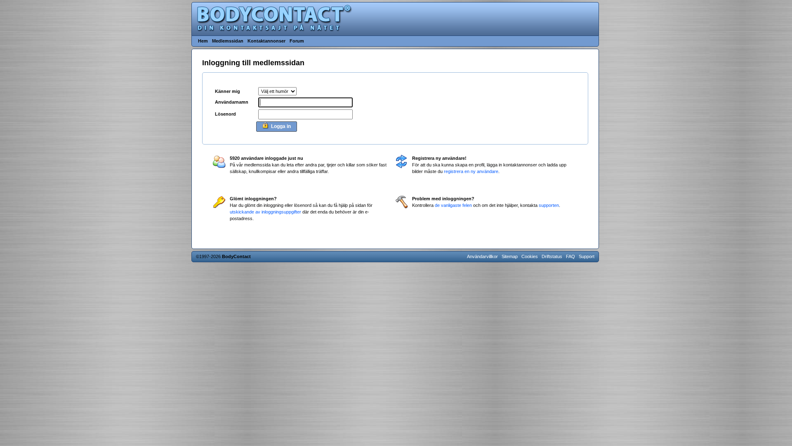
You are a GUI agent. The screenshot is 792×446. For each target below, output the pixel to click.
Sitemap (510, 256)
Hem (203, 40)
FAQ (570, 256)
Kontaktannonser (266, 40)
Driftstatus (552, 256)
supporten (549, 205)
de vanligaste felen (453, 205)
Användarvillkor (482, 256)
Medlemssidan (227, 40)
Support (586, 256)
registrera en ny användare (471, 171)
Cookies (529, 256)
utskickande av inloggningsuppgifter (265, 211)
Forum (297, 40)
